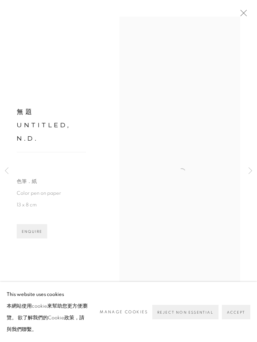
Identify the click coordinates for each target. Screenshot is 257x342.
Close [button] (242, 15)
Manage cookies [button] (124, 312)
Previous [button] (6, 171)
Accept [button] (236, 312)
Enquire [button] (32, 231)
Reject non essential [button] (185, 312)
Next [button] (250, 171)
